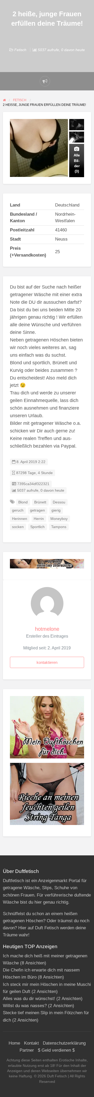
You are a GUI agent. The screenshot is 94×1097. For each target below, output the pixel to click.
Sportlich (37, 527)
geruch (18, 510)
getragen (37, 510)
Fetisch (20, 50)
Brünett (40, 502)
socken (18, 527)
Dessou (59, 502)
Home (14, 1043)
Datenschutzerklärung (64, 1043)
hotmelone (47, 629)
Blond (23, 502)
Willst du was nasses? (25, 1005)
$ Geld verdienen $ (56, 1050)
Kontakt (31, 1043)
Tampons (58, 527)
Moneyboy (59, 519)
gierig (56, 510)
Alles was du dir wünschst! (29, 998)
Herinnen (19, 519)
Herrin (39, 519)
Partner (27, 1050)
